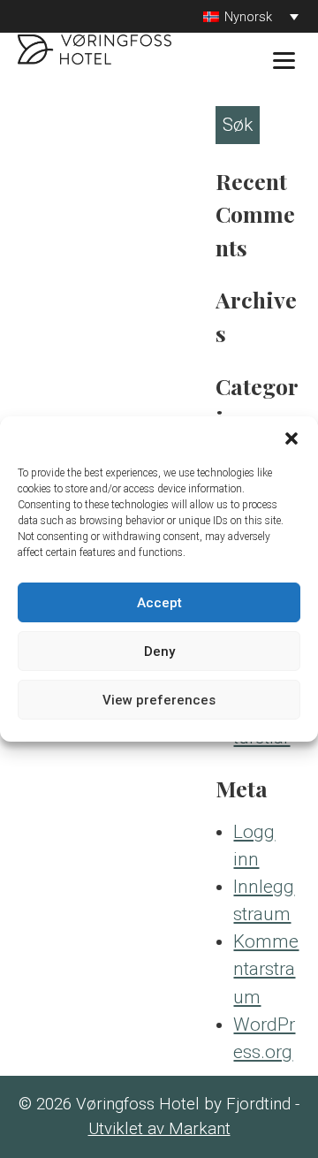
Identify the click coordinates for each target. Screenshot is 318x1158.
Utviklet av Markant (159, 1129)
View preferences (159, 700)
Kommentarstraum (266, 969)
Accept (159, 603)
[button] (291, 438)
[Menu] (284, 59)
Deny (159, 651)
